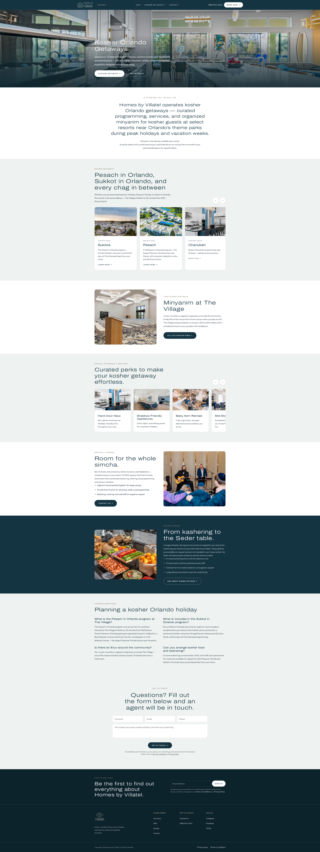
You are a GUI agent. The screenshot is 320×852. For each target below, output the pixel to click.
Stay (138, 5)
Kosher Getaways (155, 5)
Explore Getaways (109, 74)
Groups (156, 828)
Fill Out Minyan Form (179, 335)
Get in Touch (137, 74)
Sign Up (219, 784)
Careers (156, 833)
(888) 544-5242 (215, 5)
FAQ (155, 823)
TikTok (208, 828)
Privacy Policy (174, 754)
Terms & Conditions (159, 754)
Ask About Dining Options (182, 581)
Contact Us (105, 503)
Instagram (210, 818)
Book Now (233, 5)
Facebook (210, 823)
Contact (173, 5)
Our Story (157, 818)
